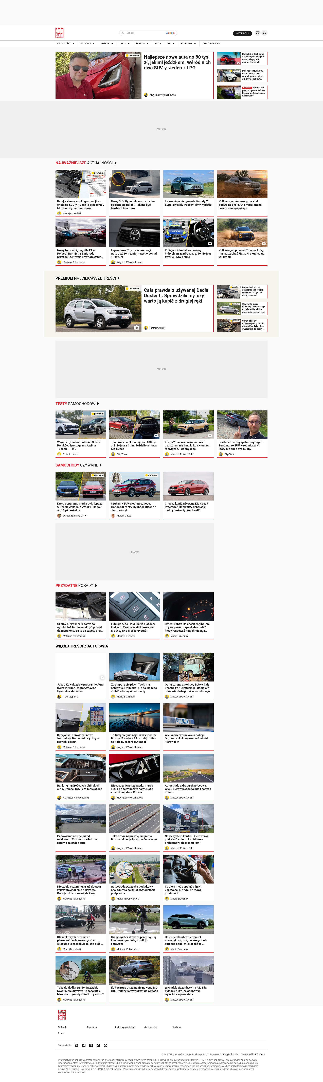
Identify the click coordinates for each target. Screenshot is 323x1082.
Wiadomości (63, 43)
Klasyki (140, 43)
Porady (105, 43)
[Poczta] (258, 33)
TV (156, 43)
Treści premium (211, 43)
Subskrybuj (242, 33)
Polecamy (186, 43)
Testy (122, 43)
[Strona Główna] (59, 33)
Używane (86, 43)
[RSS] (76, 1045)
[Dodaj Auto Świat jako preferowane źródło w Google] (105, 1045)
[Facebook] (83, 1045)
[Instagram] (98, 1045)
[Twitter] (91, 1045)
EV (169, 43)
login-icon (264, 33)
